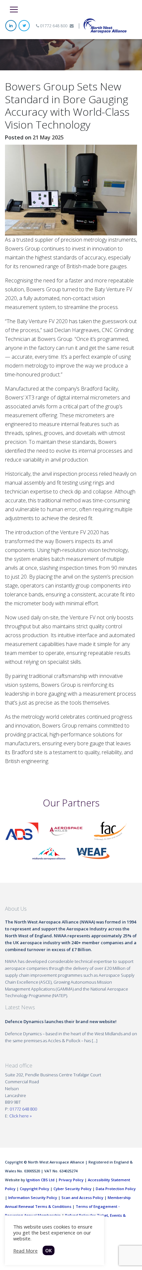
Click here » (20, 1116)
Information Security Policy (32, 1197)
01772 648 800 (53, 26)
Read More (25, 1251)
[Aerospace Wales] (66, 830)
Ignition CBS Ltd (40, 1179)
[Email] (72, 26)
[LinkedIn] (11, 25)
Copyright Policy (34, 1188)
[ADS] (21, 830)
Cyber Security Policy (72, 1188)
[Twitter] (24, 25)
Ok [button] (48, 1250)
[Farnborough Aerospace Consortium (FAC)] (110, 830)
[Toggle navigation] (14, 9)
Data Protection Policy (116, 1188)
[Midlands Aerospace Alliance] (48, 852)
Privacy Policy (71, 1179)
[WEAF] (93, 852)
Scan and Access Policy (82, 1197)
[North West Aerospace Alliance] (105, 25)
